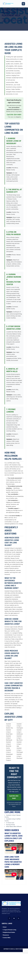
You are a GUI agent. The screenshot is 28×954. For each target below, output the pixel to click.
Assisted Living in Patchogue (20, 750)
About (4, 927)
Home (3, 18)
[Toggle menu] (23, 3)
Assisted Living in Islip (19, 744)
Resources (6, 935)
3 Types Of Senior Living (9, 929)
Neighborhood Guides (9, 932)
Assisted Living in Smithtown (20, 732)
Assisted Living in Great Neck (9, 732)
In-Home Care (10, 822)
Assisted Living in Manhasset (9, 738)
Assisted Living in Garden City (9, 726)
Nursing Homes (10, 824)
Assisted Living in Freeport (8, 758)
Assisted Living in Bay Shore (19, 738)
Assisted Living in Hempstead (9, 752)
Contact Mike (6, 937)
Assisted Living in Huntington (20, 726)
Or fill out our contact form (14, 802)
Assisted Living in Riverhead (19, 756)
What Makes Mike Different (14, 826)
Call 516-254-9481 (14, 115)
